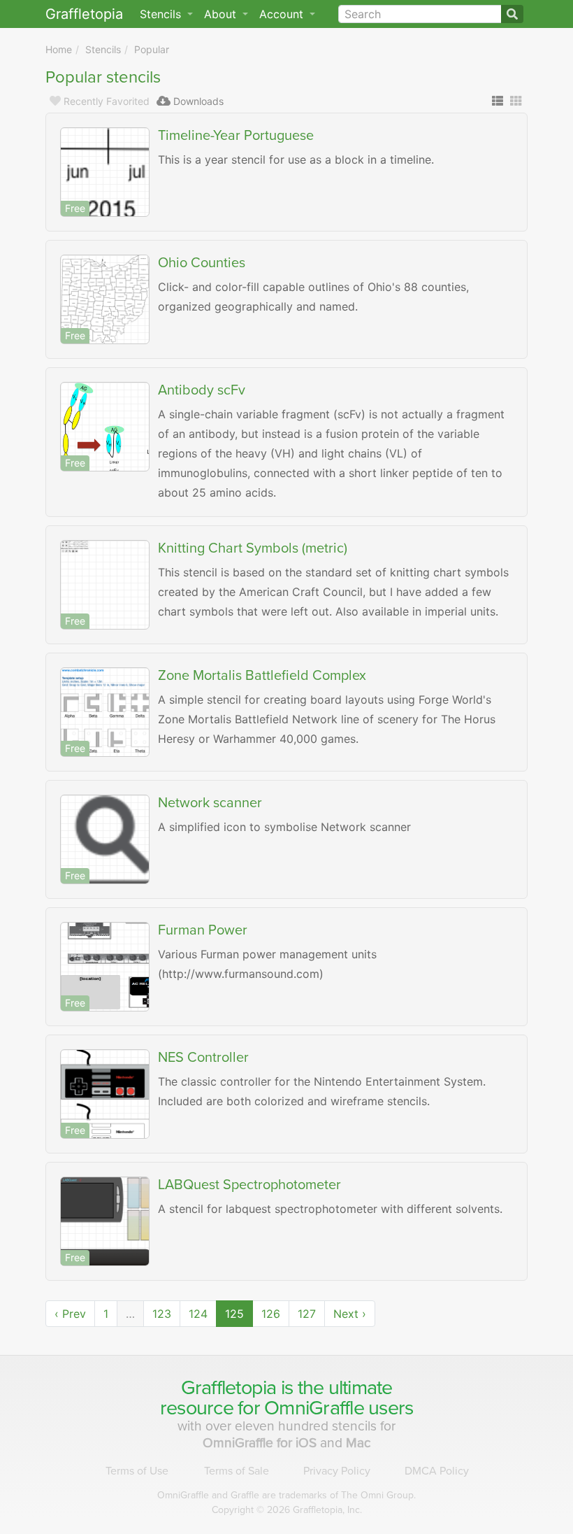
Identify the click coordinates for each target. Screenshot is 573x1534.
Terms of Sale (236, 1471)
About (222, 14)
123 (161, 1314)
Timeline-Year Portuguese (236, 135)
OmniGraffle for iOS (261, 1443)
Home (58, 49)
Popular (151, 49)
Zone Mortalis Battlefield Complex (262, 675)
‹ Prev (70, 1314)
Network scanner (210, 803)
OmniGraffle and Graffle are (286, 1495)
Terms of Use (137, 1471)
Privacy (336, 1471)
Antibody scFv (201, 390)
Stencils (103, 49)
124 (198, 1314)
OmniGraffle (314, 1408)
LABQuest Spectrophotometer (249, 1185)
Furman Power (202, 930)
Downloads (198, 101)
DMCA (437, 1471)
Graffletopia (84, 14)
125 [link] (234, 1314)
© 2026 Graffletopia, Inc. (287, 1510)
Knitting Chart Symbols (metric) (252, 548)
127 (307, 1314)
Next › (349, 1314)
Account (283, 14)
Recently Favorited (107, 101)
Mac (358, 1443)
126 (270, 1314)
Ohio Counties (201, 263)
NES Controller (203, 1057)
